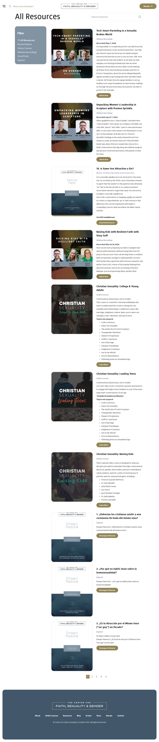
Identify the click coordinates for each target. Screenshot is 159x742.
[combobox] (29, 6)
